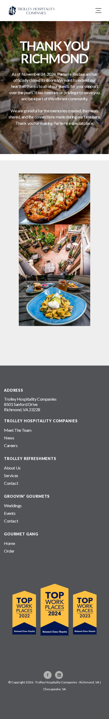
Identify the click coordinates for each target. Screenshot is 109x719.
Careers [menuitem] (10, 445)
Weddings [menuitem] (13, 505)
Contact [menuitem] (11, 483)
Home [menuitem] (9, 543)
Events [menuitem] (10, 513)
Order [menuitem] (9, 550)
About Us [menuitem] (12, 467)
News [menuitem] (9, 437)
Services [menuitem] (11, 475)
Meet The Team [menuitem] (17, 430)
